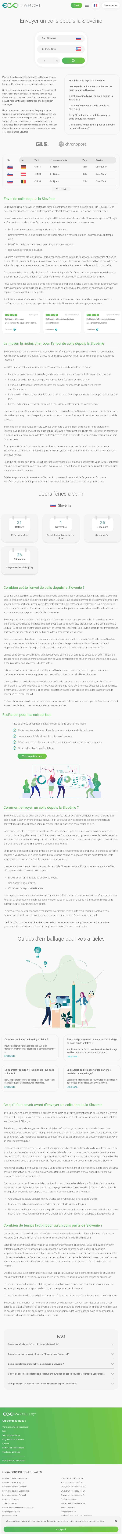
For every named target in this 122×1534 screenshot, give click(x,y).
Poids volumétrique (69, 1499)
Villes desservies (9, 1503)
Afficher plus (61, 189)
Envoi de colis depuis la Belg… (73, 1478)
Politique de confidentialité (13, 1448)
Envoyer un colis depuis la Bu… (73, 1487)
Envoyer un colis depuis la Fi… (73, 1495)
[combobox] (62, 38)
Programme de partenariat (13, 1439)
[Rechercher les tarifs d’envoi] (73, 61)
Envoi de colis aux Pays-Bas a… (15, 1478)
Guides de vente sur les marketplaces (18, 1508)
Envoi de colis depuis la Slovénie (86, 80)
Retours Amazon (68, 1508)
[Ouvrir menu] (87, 5)
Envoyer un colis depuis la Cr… (73, 1491)
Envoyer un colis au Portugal (14, 1495)
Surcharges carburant (11, 1512)
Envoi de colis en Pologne (13, 1483)
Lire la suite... (10, 1056)
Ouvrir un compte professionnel (15, 1427)
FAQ (4, 1431)
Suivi (76, 5)
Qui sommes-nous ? (14, 1420)
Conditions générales (11, 1452)
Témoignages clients (11, 1435)
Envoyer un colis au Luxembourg (15, 1491)
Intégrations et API (68, 1512)
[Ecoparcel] (22, 5)
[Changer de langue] (96, 5)
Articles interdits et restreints (73, 1503)
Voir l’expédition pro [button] (32, 756)
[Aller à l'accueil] (61, 1414)
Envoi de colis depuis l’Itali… (72, 1483)
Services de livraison (10, 1499)
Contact (5, 1444)
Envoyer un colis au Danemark (14, 1487)
